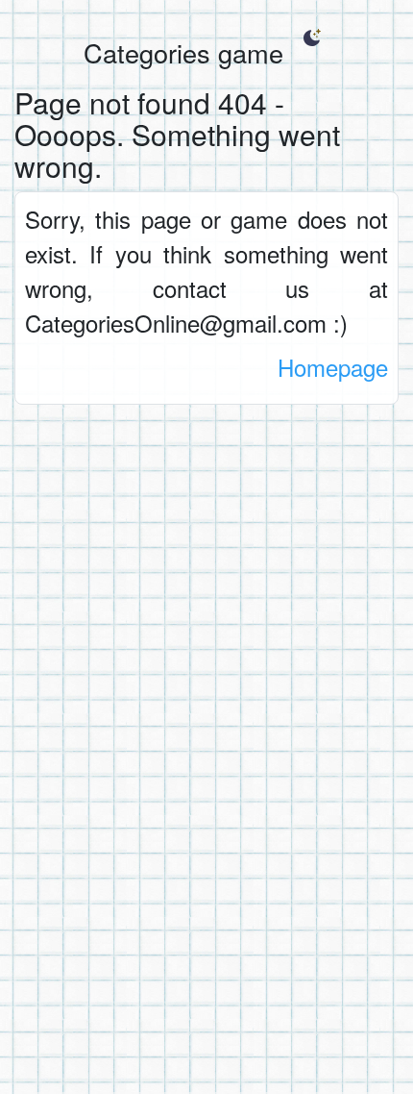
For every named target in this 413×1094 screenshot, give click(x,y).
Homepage (333, 367)
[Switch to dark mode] (311, 37)
